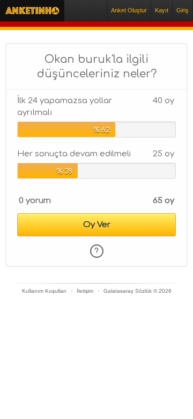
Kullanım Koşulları (44, 291)
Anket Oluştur (129, 10)
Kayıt (161, 10)
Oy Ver (96, 224)
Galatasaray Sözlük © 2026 (137, 291)
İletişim (85, 291)
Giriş (182, 10)
